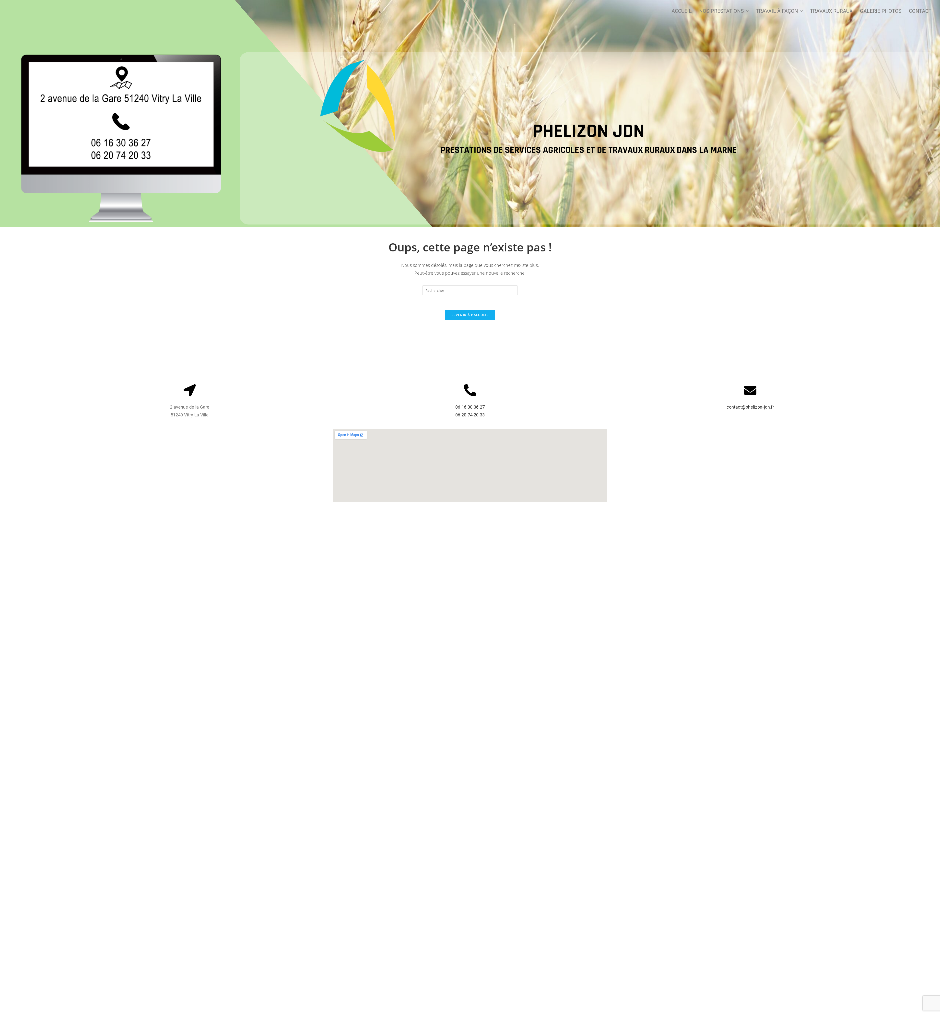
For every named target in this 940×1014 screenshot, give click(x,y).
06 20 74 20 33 (470, 414)
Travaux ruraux (831, 11)
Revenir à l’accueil (470, 315)
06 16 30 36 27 (470, 407)
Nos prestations (721, 11)
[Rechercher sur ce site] (470, 290)
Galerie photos (881, 11)
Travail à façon (777, 11)
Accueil (681, 11)
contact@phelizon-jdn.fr (750, 407)
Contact (920, 11)
